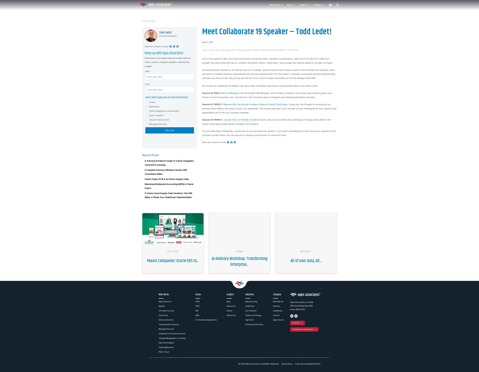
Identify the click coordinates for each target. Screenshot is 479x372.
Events (229, 311)
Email (147, 84)
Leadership (277, 311)
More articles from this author (168, 36)
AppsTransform (165, 301)
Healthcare (250, 306)
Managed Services (158, 124)
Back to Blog (149, 21)
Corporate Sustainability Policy (307, 364)
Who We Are (278, 301)
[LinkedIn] (292, 317)
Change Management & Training (172, 338)
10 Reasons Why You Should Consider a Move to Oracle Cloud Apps (254, 104)
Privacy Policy (286, 364)
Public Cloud (164, 352)
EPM (197, 315)
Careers (276, 315)
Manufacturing (251, 301)
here (284, 135)
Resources (231, 306)
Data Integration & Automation (164, 111)
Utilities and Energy (253, 315)
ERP (197, 311)
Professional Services (254, 324)
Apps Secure (278, 320)
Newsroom (231, 315)
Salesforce (154, 106)
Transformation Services (169, 324)
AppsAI (162, 306)
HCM (197, 301)
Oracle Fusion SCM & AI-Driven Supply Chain (167, 179)
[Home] (156, 4)
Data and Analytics (166, 343)
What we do (275, 5)
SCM (197, 306)
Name (148, 71)
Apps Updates (156, 115)
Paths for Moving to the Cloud (235, 93)
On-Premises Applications (206, 320)
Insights (303, 5)
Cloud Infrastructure (159, 119)
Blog (229, 301)
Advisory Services (166, 320)
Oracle (289, 5)
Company (318, 5)
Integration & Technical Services (172, 333)
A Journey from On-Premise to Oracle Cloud (243, 119)
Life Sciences (251, 311)
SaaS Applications (166, 347)
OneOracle (163, 315)
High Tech (249, 320)
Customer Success (166, 311)
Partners (276, 306)
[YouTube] (296, 317)
